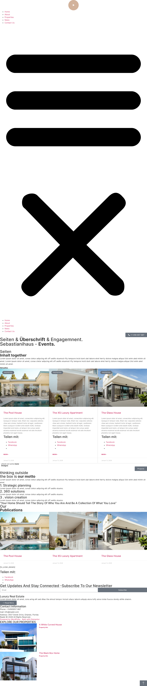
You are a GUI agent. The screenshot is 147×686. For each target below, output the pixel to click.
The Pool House (12, 412)
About (7, 14)
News (7, 20)
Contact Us (9, 23)
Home (7, 12)
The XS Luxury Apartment (67, 412)
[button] (73, 171)
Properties (9, 17)
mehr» (5, 454)
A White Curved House (50, 624)
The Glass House (111, 412)
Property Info (43, 627)
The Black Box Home (49, 653)
